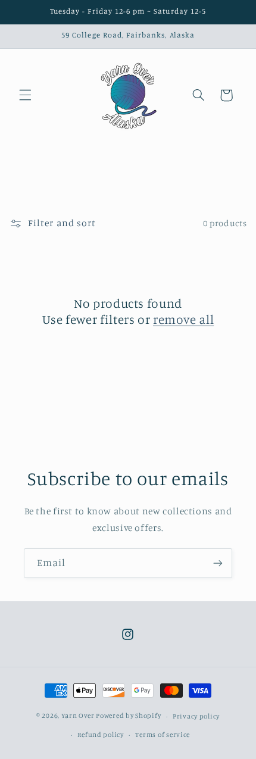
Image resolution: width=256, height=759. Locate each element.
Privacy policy (196, 716)
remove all (183, 319)
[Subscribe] (218, 562)
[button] (25, 95)
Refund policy (100, 734)
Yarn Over (78, 716)
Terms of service (162, 734)
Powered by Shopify (128, 716)
